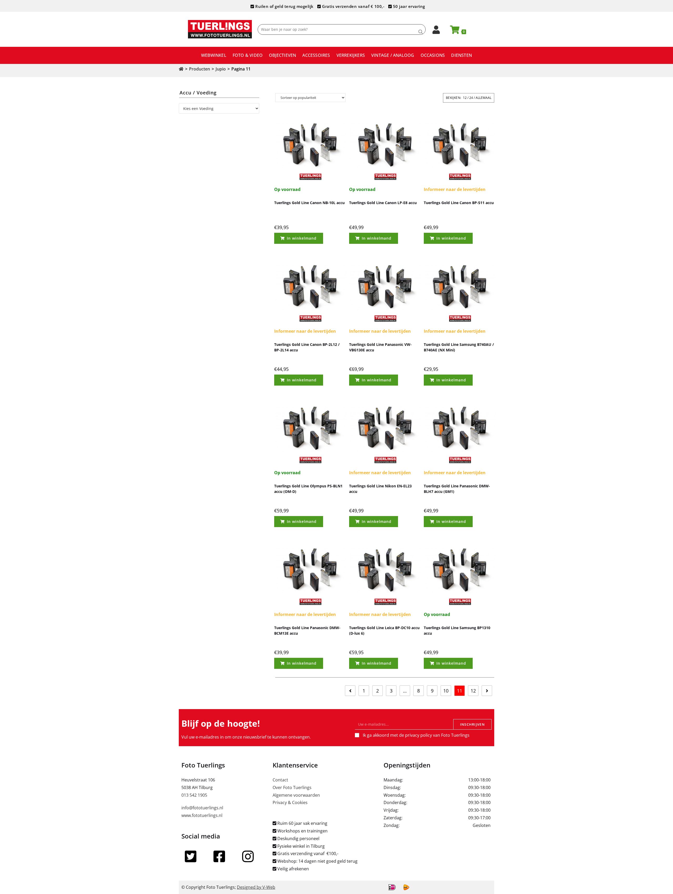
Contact (280, 780)
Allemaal (483, 97)
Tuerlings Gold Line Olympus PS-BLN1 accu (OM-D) (308, 488)
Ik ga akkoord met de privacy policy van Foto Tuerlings (416, 735)
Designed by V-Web (256, 887)
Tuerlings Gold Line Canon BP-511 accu (459, 202)
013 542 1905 (194, 795)
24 (471, 97)
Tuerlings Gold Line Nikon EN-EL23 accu (380, 488)
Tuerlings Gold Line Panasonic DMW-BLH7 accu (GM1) (457, 488)
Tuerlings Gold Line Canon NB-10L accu (309, 202)
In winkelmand (302, 238)
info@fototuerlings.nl (202, 808)
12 (465, 97)
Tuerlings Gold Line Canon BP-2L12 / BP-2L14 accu (307, 347)
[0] (452, 31)
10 (445, 691)
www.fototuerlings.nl (201, 815)
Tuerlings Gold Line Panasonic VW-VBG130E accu (380, 347)
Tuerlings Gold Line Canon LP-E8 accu (383, 202)
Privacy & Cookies (290, 802)
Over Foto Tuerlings (292, 787)
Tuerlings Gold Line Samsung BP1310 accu (457, 630)
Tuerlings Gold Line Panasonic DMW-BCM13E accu (307, 630)
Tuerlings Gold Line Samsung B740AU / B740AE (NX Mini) (459, 347)
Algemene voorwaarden (296, 795)
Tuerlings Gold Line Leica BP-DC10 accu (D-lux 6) (384, 630)
